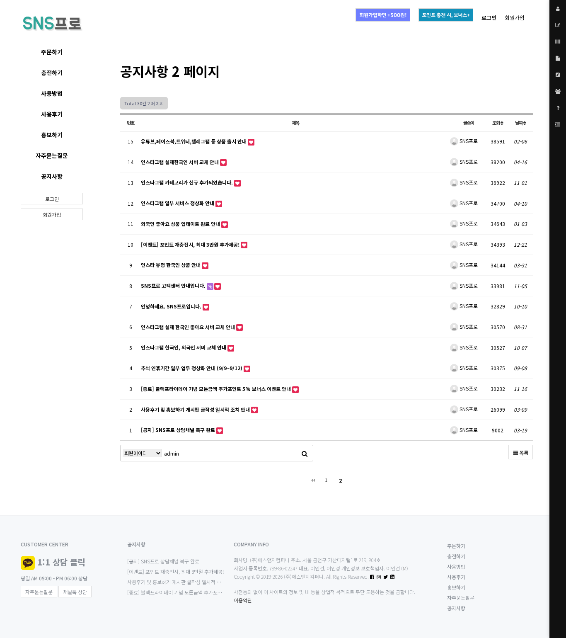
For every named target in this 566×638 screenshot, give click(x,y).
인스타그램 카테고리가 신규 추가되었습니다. (187, 182)
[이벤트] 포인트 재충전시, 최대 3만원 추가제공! (191, 244)
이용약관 (243, 600)
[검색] (304, 453)
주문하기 (52, 52)
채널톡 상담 (75, 591)
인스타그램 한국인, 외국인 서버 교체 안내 (184, 347)
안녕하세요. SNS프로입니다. (172, 306)
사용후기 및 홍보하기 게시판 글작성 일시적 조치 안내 (196, 409)
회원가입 (515, 18)
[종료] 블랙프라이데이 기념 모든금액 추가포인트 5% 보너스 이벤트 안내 (216, 388)
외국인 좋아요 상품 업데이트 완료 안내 (181, 223)
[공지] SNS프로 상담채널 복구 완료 (178, 429)
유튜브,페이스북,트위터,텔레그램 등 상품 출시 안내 (194, 141)
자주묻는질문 (52, 155)
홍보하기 (52, 135)
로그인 (52, 198)
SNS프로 (468, 140)
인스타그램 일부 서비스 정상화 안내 (178, 202)
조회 (496, 122)
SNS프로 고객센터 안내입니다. (174, 285)
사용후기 (52, 114)
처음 (313, 480)
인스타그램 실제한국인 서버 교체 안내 (180, 161)
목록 (523, 452)
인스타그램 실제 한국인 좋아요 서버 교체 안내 (188, 326)
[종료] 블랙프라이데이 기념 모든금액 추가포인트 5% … (183, 592)
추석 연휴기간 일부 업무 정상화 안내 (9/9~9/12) (192, 367)
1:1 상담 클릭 (61, 562)
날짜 (519, 122)
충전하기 (52, 72)
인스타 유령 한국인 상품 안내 (171, 264)
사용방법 (52, 93)
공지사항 (52, 176)
